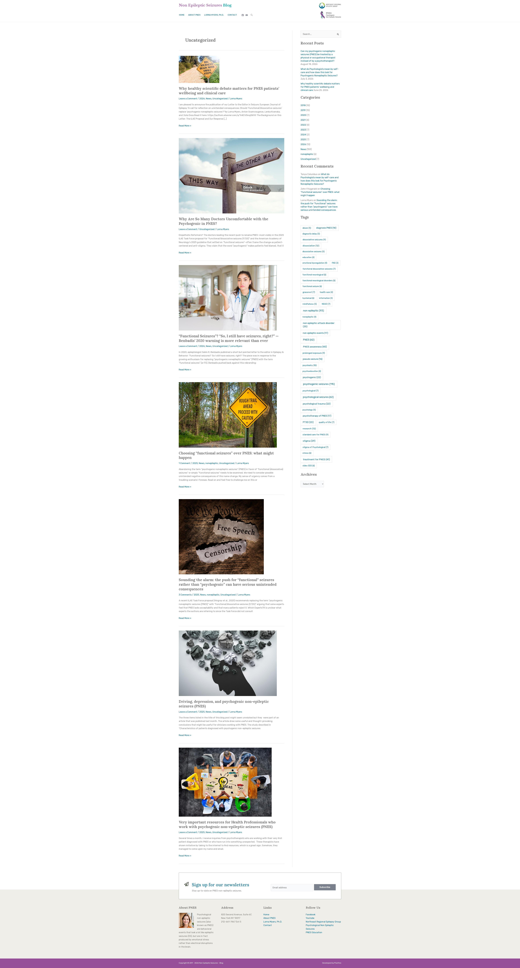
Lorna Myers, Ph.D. (214, 15)
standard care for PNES (315, 434)
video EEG (309, 465)
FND (335, 263)
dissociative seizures (314, 251)
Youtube (310, 918)
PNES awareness (315, 346)
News (208, 98)
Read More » (185, 125)
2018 (303, 105)
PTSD (308, 422)
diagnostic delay (311, 234)
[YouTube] (247, 15)
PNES (308, 339)
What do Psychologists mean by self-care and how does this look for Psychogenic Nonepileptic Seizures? (320, 72)
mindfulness (310, 304)
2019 (303, 110)
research (309, 428)
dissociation (311, 245)
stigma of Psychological (315, 447)
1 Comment (184, 463)
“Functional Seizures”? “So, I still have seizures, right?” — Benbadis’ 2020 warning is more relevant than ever (229, 338)
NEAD (326, 304)
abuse (307, 228)
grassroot (309, 292)
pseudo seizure (312, 359)
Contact (232, 15)
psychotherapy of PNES (317, 416)
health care (326, 292)
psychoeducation (312, 371)
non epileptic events (315, 333)
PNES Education (314, 932)
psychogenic (312, 377)
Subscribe (324, 887)
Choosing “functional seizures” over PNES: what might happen (320, 192)
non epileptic (313, 310)
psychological (310, 390)
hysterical (308, 298)
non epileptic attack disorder (318, 325)
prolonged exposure (314, 353)
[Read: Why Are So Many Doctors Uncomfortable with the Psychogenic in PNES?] (231, 175)
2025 (195, 463)
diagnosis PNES (326, 228)
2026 (202, 98)
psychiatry (310, 365)
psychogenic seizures (319, 384)
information (326, 298)
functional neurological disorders (319, 280)
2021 (303, 120)
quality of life (326, 422)
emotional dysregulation (315, 263)
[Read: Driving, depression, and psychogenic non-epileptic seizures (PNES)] (228, 663)
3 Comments (185, 594)
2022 (303, 125)
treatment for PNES (316, 459)
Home (181, 15)
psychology (309, 410)
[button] (252, 15)
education (308, 257)
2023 (303, 129)
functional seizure (312, 286)
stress (307, 453)
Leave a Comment (188, 98)
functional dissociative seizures (319, 269)
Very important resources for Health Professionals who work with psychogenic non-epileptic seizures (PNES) (227, 824)
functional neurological (314, 274)
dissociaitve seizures (314, 239)
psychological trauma (317, 403)
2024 (303, 134)
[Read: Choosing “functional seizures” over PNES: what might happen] (228, 414)
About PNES (194, 15)
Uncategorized (220, 98)
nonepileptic (211, 463)
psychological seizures (318, 397)
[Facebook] (243, 15)
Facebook (310, 914)
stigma (309, 440)
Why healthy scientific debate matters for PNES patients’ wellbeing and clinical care (320, 86)
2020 (303, 115)
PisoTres (337, 963)
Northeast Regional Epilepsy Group (323, 921)
